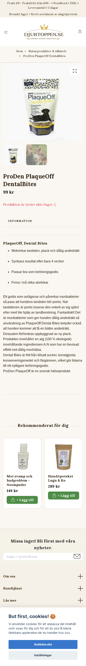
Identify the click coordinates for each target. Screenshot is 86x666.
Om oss (9, 576)
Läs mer (9, 600)
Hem (19, 51)
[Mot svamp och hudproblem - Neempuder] (22, 456)
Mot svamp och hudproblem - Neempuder (19, 480)
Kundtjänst (12, 588)
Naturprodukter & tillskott (47, 51)
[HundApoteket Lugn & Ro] (63, 456)
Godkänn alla (43, 644)
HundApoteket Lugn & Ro (60, 478)
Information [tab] (20, 221)
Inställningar (43, 655)
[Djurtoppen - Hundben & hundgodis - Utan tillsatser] (44, 32)
